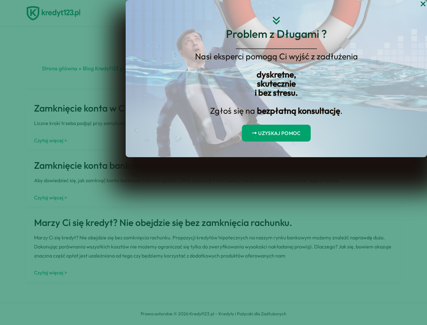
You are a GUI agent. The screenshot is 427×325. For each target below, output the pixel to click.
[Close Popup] (423, 4)
